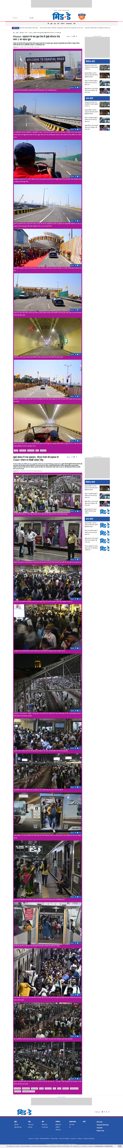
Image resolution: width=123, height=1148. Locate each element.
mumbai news (23, 450)
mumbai (16, 450)
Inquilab (59, 10)
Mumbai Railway (26, 1088)
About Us (31, 1138)
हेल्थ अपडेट (71, 1124)
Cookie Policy (109, 1146)
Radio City (100, 1130)
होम (14, 32)
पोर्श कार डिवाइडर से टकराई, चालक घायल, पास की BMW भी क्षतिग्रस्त (91, 548)
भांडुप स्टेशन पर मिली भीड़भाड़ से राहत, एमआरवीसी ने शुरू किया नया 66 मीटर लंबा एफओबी (83, 27)
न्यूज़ (55, 23)
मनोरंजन (63, 23)
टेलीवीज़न (58, 1127)
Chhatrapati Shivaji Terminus (28, 1091)
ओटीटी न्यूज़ (58, 1129)
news (37, 450)
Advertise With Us (45, 1138)
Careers (37, 1138)
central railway (17, 1088)
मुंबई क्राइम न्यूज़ (17, 1127)
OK (119, 1146)
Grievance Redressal (88, 1138)
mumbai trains (17, 1091)
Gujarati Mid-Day (103, 1125)
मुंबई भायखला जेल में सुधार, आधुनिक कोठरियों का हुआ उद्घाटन (91, 511)
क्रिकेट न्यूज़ (44, 1124)
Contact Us (73, 1138)
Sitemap (80, 1138)
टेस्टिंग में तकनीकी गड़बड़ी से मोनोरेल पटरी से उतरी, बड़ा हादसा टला (91, 82)
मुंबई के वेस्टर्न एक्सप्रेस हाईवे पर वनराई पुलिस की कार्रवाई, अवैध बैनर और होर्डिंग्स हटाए (46, 27)
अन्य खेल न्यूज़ (45, 1127)
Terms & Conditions (64, 1138)
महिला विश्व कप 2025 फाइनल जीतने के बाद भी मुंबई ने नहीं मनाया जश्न (91, 90)
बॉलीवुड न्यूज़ (58, 1124)
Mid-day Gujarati (66, 10)
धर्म (69, 1127)
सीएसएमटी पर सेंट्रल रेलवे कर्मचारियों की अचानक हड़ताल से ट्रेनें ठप (91, 67)
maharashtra (43, 450)
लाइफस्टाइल (69, 23)
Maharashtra (65, 1088)
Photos (59, 1088)
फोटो (74, 23)
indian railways (34, 1088)
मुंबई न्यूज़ (22, 32)
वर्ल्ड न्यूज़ (30, 1127)
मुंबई (51, 23)
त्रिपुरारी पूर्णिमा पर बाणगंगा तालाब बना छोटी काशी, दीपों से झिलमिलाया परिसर (91, 75)
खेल (58, 23)
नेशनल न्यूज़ (30, 1124)
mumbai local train (74, 1088)
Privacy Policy (54, 1138)
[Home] (48, 23)
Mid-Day (55, 10)
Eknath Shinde (31, 450)
